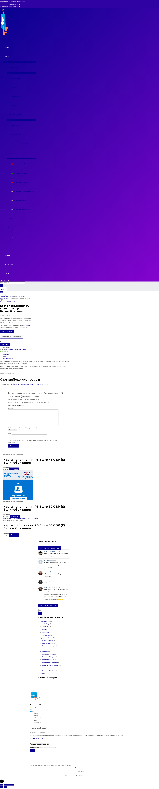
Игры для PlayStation (15, 115)
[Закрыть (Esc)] (12, 785)
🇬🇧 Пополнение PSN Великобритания (22, 191)
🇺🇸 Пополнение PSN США (19, 200)
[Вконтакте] (30, 705)
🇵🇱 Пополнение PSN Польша (20, 182)
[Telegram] (8, 281)
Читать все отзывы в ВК (48, 605)
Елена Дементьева (49, 587)
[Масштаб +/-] (1, 785)
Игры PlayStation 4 (17, 126)
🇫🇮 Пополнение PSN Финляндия (21, 210)
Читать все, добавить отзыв (49, 548)
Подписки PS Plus (13, 67)
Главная (7, 47)
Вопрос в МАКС (17, 337)
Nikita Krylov (47, 560)
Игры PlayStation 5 (17, 135)
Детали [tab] (5, 356)
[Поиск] (1, 285)
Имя (10, 433)
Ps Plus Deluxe (16, 78)
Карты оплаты (12, 153)
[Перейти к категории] (32, 750)
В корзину (5, 344)
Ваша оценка (12, 405)
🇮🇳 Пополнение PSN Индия (19, 173)
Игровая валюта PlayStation (20, 144)
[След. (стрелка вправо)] (5, 787)
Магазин (7, 56)
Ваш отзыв (11, 408)
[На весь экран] (5, 785)
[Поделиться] (9, 785)
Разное (10, 219)
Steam (10, 228)
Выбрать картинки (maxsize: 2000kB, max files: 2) (22, 428)
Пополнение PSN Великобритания (9, 302)
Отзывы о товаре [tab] (8, 358)
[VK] (1, 281)
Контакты (8, 273)
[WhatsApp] (5, 281)
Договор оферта (79, 768)
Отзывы (7, 255)
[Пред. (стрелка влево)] (1, 787)
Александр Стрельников (51, 581)
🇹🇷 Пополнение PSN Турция (20, 164)
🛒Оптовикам (34, 710)
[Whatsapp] (35, 705)
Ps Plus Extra (15, 87)
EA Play (13, 106)
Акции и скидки (9, 237)
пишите (28, 325)
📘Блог (32, 712)
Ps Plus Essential (16, 96)
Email (10, 437)
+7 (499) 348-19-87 (14, 5)
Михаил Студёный (49, 551)
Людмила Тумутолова (50, 572)
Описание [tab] (6, 354)
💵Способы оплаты (35, 708)
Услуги (7, 246)
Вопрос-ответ (9, 264)
